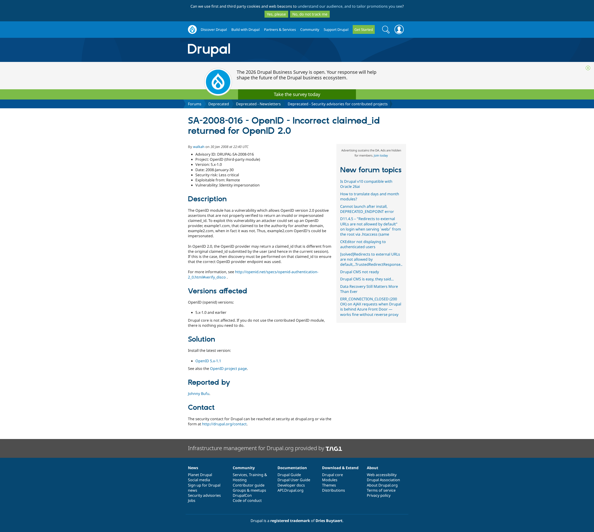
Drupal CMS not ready (359, 271)
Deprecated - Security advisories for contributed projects (338, 103)
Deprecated (218, 103)
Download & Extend (340, 467)
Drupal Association (383, 479)
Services (240, 474)
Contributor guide (249, 485)
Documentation (292, 467)
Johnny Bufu (198, 393)
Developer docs (291, 485)
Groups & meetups (249, 490)
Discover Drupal (214, 29)
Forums (194, 103)
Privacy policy (379, 495)
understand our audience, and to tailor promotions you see (350, 6)
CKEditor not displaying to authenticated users (363, 244)
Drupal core (332, 474)
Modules (329, 479)
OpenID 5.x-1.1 (208, 360)
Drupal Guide (289, 474)
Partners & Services (280, 29)
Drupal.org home (192, 29)
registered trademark (290, 520)
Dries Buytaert (329, 520)
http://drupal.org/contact (224, 423)
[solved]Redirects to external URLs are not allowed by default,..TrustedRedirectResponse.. (371, 259)
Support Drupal (336, 29)
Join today (381, 155)
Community (309, 29)
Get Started (363, 29)
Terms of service (381, 490)
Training (256, 474)
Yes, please (276, 14)
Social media (199, 479)
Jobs (191, 500)
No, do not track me (309, 14)
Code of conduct (247, 500)
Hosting (240, 479)
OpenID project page (228, 368)
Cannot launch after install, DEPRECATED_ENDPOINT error (367, 209)
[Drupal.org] (250, 50)
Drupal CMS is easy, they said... (367, 279)
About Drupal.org (382, 485)
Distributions (333, 490)
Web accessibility (382, 474)
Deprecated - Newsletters (258, 103)
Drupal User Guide (294, 479)
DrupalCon (242, 495)
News (193, 467)
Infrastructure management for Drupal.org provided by (257, 448)
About (372, 467)
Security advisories (204, 495)
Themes (329, 485)
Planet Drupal (200, 474)
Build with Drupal (245, 29)
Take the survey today (297, 94)
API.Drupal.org (290, 490)
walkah (198, 146)
